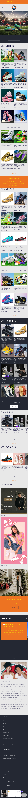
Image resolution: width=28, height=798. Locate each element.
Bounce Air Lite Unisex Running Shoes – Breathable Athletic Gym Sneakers (7, 467)
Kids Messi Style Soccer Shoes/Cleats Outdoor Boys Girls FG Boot (7, 308)
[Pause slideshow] (26, 613)
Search (4, 720)
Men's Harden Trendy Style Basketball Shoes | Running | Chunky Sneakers (6, 339)
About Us (5, 726)
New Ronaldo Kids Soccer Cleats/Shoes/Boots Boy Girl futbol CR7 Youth (20, 145)
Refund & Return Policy (8, 738)
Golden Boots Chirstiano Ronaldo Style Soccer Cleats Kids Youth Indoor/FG (7, 165)
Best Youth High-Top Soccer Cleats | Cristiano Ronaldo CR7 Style (7, 145)
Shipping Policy (6, 735)
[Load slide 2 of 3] (14, 613)
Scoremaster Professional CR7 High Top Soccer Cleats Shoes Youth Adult (19, 165)
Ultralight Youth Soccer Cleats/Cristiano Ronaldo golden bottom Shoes (7, 64)
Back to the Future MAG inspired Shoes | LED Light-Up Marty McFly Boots (7, 379)
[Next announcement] (25, 1)
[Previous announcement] (2, 1)
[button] (2, 7)
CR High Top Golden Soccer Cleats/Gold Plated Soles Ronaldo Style (20, 64)
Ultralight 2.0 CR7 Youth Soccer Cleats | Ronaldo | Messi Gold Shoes (7, 207)
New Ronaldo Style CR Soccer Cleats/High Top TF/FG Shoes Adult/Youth (19, 125)
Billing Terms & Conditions (8, 744)
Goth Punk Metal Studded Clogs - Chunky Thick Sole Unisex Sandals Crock (20, 379)
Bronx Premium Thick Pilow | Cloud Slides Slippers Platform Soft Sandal (19, 399)
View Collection (14, 39)
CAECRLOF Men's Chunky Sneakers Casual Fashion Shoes (7, 399)
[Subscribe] (20, 785)
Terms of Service (6, 741)
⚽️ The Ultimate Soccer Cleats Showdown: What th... (12, 625)
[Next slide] (17, 613)
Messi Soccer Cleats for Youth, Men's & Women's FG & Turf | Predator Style (6, 104)
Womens (3, 565)
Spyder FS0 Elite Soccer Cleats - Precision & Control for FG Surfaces (20, 227)
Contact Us (5, 723)
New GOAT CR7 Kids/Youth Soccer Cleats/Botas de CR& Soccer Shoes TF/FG (7, 125)
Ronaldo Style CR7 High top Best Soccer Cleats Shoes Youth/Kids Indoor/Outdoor (20, 84)
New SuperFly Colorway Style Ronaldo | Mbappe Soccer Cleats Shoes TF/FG (7, 227)
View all (14, 173)
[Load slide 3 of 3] (15, 613)
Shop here (14, 607)
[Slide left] (11, 439)
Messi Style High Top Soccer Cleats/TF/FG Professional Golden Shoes (20, 104)
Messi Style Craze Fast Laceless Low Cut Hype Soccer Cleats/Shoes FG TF (7, 247)
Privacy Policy (6, 732)
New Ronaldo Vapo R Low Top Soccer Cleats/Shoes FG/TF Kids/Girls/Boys (6, 288)
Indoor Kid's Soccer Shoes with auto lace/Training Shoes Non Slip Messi (20, 288)
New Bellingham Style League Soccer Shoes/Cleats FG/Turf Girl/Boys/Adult (19, 308)
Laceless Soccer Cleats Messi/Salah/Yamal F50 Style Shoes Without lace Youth (19, 247)
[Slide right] (16, 439)
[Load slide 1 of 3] (12, 613)
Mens (2, 515)
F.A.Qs (4, 729)
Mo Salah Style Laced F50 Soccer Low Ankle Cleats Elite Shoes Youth (20, 207)
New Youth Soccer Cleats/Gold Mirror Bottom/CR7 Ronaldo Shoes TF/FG (7, 84)
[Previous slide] (10, 613)
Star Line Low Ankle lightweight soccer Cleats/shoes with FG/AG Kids (7, 268)
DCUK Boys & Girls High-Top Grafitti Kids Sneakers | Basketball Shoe (7, 359)
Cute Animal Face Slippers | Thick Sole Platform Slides (18, 467)
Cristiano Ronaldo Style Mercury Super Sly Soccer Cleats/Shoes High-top (20, 268)
